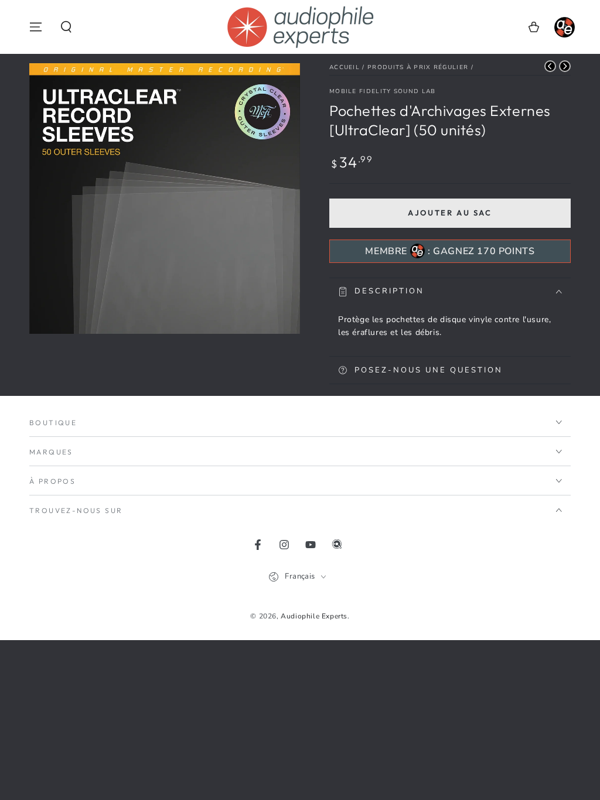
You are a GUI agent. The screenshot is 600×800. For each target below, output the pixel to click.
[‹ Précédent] (550, 66)
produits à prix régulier (417, 67)
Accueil (344, 67)
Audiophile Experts (314, 616)
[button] (66, 27)
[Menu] (36, 27)
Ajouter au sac (450, 212)
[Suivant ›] (565, 66)
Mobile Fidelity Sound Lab (382, 91)
